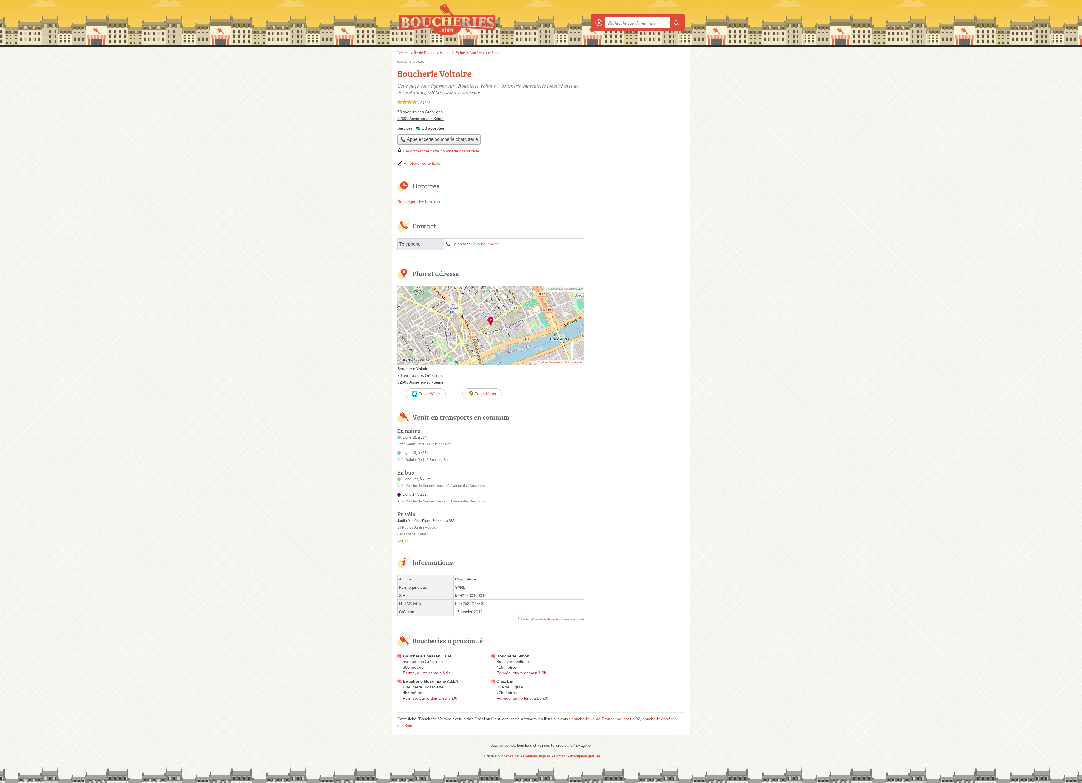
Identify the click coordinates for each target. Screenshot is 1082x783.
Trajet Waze (429, 394)
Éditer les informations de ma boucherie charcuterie (551, 619)
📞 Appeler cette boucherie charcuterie (439, 139)
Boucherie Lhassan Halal (427, 656)
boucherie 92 (628, 719)
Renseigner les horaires (418, 201)
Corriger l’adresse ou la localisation (560, 362)
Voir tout (404, 541)
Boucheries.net (459, 23)
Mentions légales (537, 756)
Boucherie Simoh (512, 656)
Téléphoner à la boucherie (475, 244)
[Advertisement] (637, 99)
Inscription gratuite (585, 756)
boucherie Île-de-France (593, 719)
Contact (560, 756)
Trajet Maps (485, 394)
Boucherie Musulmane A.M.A (430, 681)
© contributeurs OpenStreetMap (564, 288)
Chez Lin (504, 681)
